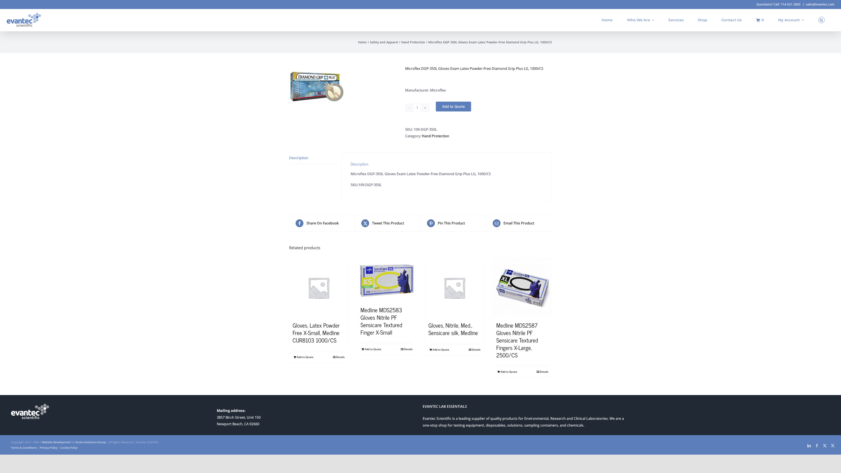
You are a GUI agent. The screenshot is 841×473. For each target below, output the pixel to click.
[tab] (313, 158)
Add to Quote (453, 106)
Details (340, 357)
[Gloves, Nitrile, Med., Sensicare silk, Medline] (454, 287)
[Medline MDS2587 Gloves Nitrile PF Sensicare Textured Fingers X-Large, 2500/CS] (522, 287)
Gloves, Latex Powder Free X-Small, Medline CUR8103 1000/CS (316, 332)
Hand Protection (435, 136)
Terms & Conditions (24, 448)
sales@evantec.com (820, 4)
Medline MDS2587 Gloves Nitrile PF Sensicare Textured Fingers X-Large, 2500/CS (517, 339)
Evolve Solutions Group (90, 442)
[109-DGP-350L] (344, 86)
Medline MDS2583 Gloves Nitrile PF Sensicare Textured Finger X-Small (381, 321)
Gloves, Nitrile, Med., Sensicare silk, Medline (453, 328)
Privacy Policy (48, 448)
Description (298, 157)
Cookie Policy (69, 448)
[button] (821, 20)
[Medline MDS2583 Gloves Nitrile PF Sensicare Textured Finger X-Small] (386, 280)
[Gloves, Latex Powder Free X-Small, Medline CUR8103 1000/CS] (318, 287)
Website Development (56, 442)
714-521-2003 (790, 4)
